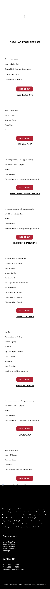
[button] (25, 13)
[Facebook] (23, 8)
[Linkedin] (27, 8)
